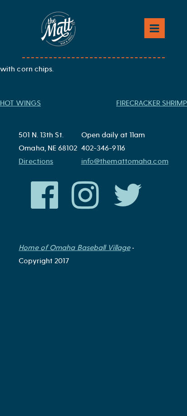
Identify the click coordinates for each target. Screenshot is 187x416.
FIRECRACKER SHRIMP (151, 103)
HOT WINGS (20, 103)
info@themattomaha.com (124, 161)
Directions (36, 161)
